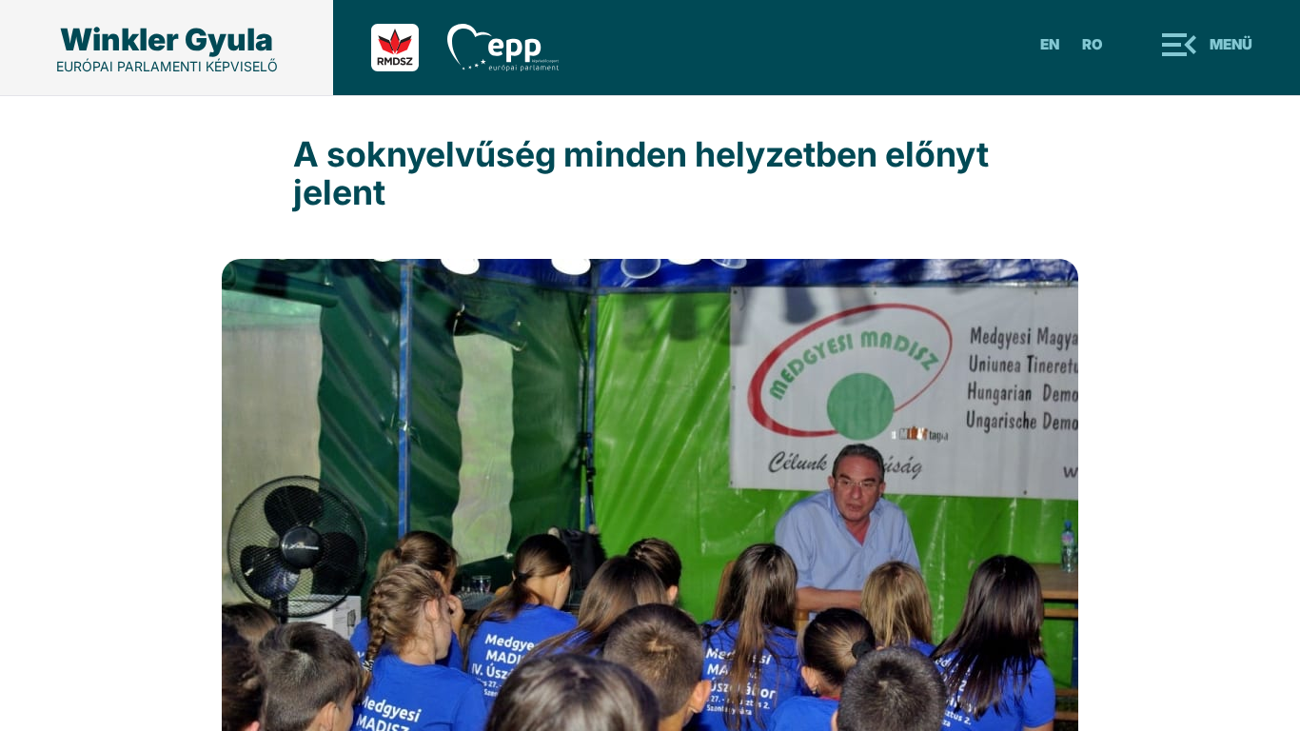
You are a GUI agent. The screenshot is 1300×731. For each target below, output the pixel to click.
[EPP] (517, 47)
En (1049, 44)
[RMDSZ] (409, 47)
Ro (1092, 44)
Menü (1231, 44)
